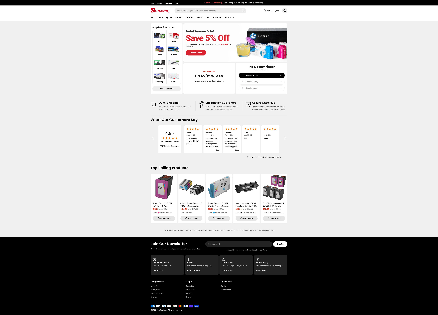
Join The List (247, 181)
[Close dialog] (165, 124)
